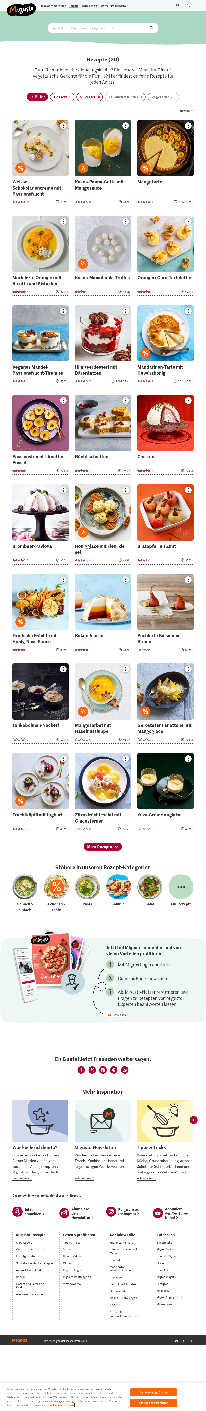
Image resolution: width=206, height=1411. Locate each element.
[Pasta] (87, 893)
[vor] (194, 1120)
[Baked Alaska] (103, 615)
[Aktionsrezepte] (56, 893)
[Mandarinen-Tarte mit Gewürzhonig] (165, 346)
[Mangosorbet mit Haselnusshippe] (103, 704)
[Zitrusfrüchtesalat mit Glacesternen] (103, 794)
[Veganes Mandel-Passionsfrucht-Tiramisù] (40, 346)
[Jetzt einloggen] (188, 5)
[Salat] (149, 893)
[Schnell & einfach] (24, 893)
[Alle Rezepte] (181, 893)
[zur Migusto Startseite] (21, 6)
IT (192, 1340)
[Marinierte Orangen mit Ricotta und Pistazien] (40, 257)
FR (185, 1340)
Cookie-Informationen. (61, 1405)
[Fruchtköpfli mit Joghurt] (40, 794)
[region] (103, 1397)
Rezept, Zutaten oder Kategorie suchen (103, 28)
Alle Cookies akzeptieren (153, 1403)
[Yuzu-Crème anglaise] (165, 794)
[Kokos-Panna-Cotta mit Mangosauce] (103, 164)
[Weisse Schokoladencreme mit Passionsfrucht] (40, 164)
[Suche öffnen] (178, 5)
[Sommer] (118, 893)
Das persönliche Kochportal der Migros (38, 1195)
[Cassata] (165, 436)
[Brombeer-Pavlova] (40, 525)
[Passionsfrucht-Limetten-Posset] (40, 436)
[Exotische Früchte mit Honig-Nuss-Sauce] (40, 615)
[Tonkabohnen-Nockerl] (40, 704)
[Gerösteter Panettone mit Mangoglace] (165, 704)
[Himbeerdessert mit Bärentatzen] (103, 346)
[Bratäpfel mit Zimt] (165, 525)
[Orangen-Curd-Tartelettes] (165, 257)
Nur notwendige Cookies (153, 1392)
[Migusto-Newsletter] (103, 1140)
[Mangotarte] (165, 164)
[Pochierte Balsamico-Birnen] (165, 615)
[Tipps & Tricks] (165, 1140)
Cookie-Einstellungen (123, 1298)
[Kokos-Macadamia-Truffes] (103, 257)
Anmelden (120, 1015)
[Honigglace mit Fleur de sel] (103, 525)
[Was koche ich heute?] (40, 1140)
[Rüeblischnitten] (103, 436)
